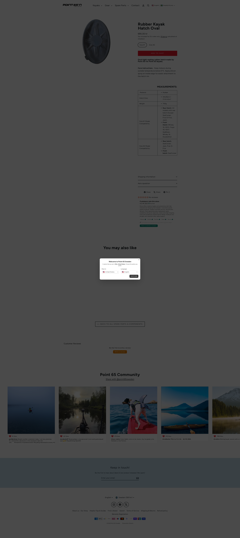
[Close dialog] (139, 260)
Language (124, 269)
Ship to (104, 269)
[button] (110, 272)
